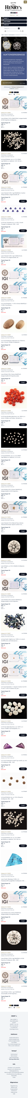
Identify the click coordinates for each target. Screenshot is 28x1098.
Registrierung (14, 1085)
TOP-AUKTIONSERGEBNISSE (10, 75)
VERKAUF (6, 25)
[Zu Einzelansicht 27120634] (14, 366)
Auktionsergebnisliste (14, 1041)
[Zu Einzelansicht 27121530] (14, 557)
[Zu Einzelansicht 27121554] (14, 110)
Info (14, 1064)
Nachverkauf (14, 1056)
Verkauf (14, 1051)
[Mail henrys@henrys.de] (15, 13)
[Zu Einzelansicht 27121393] (14, 214)
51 (17, 92)
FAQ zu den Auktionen (14, 1045)
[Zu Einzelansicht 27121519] (14, 408)
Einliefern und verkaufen (14, 1067)
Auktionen (14, 1034)
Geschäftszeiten (14, 1021)
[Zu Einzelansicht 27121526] (14, 870)
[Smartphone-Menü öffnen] (25, 2)
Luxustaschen (14, 1027)
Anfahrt (14, 1022)
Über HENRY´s (14, 1019)
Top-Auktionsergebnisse (14, 1044)
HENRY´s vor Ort (14, 1024)
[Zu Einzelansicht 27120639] (14, 184)
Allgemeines (14, 1082)
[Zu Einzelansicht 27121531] (14, 332)
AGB (14, 1094)
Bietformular (14, 1087)
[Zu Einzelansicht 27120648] (14, 678)
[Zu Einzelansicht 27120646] (14, 295)
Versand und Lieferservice (14, 1069)
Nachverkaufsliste (14, 1057)
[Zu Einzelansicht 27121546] (14, 481)
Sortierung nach (7, 87)
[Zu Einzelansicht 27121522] (14, 752)
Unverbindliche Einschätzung (14, 1074)
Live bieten (14, 1042)
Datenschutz (14, 1092)
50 (15, 92)
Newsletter (14, 1075)
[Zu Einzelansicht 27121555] (14, 591)
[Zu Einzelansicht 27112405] (14, 151)
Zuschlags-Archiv (14, 1029)
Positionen (12, 88)
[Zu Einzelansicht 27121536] (14, 950)
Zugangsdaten (14, 1089)
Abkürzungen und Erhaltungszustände (14, 1072)
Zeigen (23, 126)
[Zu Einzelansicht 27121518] (14, 630)
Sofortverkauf (14, 1054)
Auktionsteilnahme (14, 1037)
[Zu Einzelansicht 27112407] (14, 789)
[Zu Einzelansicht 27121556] (14, 983)
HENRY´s (6, 18)
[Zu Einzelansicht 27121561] (14, 247)
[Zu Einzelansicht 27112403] (14, 447)
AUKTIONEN (7, 21)
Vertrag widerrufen (14, 1059)
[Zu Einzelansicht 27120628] (14, 514)
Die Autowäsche (14, 1026)
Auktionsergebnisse (14, 1039)
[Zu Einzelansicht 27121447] (14, 718)
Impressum (14, 1090)
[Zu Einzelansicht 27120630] (14, 904)
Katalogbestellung (14, 1071)
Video (14, 1077)
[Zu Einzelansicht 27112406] (14, 829)
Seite (9, 94)
